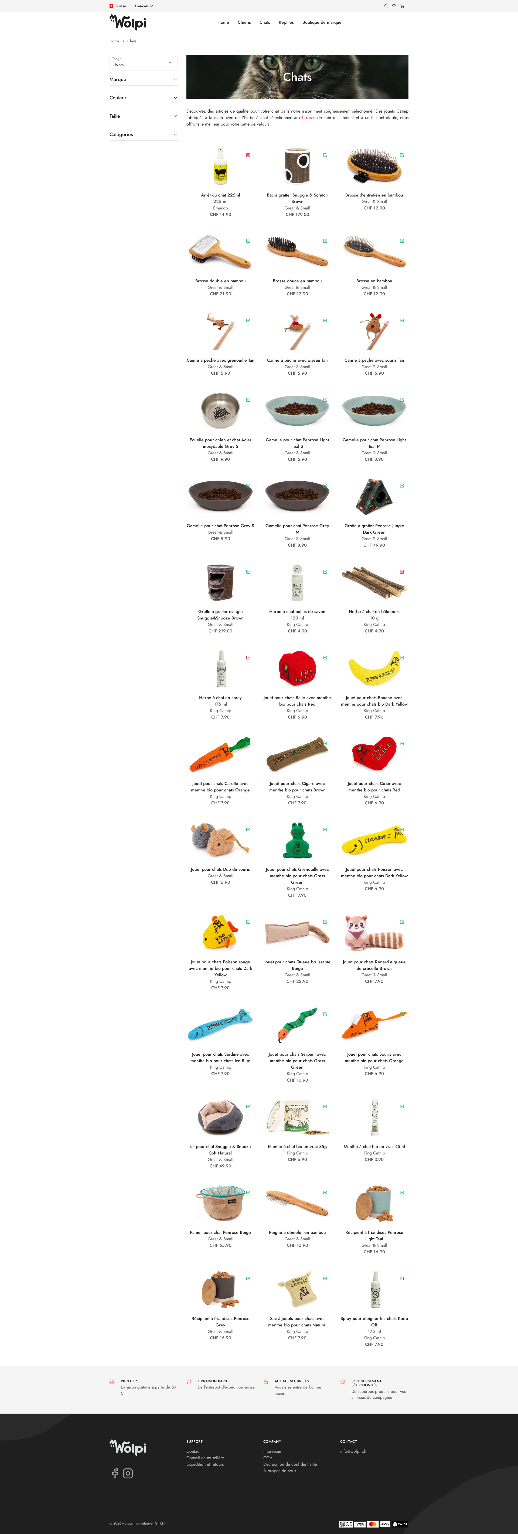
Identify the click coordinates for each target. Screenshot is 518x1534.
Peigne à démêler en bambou (297, 1232)
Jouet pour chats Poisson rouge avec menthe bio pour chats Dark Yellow (220, 968)
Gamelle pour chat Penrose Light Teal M (374, 443)
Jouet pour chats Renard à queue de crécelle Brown (374, 965)
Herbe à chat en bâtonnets (374, 611)
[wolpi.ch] (128, 22)
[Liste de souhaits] (394, 6)
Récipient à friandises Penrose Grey (221, 1321)
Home (223, 22)
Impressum (272, 1451)
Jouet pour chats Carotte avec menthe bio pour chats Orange (220, 786)
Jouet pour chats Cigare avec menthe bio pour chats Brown (297, 786)
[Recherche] (386, 6)
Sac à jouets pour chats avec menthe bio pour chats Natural (297, 1321)
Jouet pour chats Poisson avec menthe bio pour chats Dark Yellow (374, 872)
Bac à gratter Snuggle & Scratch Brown (297, 198)
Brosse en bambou (374, 281)
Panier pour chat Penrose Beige (220, 1232)
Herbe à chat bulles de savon (297, 611)
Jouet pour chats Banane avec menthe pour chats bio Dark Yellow (374, 701)
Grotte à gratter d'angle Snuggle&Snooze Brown (220, 614)
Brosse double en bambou (220, 281)
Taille (115, 116)
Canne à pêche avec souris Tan (374, 360)
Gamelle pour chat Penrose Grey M (297, 529)
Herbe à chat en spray (220, 698)
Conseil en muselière (205, 1458)
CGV (267, 1458)
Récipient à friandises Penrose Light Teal (374, 1235)
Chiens (244, 22)
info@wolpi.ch (353, 1451)
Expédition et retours (205, 1464)
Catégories (121, 134)
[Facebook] (115, 1473)
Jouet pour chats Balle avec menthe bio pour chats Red (297, 701)
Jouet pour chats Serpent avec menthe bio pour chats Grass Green (297, 1060)
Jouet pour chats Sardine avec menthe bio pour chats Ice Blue (220, 1057)
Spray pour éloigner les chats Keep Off (374, 1321)
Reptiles (286, 22)
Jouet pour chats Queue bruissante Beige (297, 965)
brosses (308, 117)
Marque (118, 79)
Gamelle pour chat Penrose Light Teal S (297, 443)
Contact (193, 1451)
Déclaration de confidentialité (290, 1464)
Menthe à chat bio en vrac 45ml (374, 1146)
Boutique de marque (322, 22)
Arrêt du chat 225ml (220, 195)
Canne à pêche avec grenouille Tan (220, 360)
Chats (265, 22)
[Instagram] (127, 1473)
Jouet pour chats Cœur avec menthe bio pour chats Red (374, 786)
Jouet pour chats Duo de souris (220, 869)
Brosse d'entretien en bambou (374, 195)
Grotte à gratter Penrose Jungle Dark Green (374, 529)
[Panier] (402, 6)
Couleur (118, 97)
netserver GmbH (152, 1523)
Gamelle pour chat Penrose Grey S (220, 526)
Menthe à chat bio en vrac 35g (297, 1146)
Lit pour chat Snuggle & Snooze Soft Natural (220, 1149)
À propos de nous (279, 1471)
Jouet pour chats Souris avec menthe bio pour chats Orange (374, 1057)
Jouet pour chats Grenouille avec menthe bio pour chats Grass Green (297, 875)
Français (142, 6)
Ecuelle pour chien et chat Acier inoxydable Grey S (220, 443)
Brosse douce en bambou (297, 281)
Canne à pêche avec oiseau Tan (297, 360)
